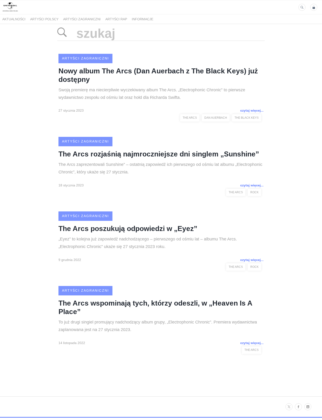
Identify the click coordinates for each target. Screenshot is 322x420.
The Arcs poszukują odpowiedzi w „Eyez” (127, 228)
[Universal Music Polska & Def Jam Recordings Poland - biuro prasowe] (10, 11)
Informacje (142, 19)
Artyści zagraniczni (82, 19)
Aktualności (13, 19)
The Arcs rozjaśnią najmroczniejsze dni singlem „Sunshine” (158, 154)
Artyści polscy (44, 19)
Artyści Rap (116, 19)
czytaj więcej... (252, 110)
